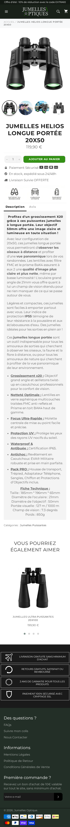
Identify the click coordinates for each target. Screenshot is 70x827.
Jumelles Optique (25, 810)
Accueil (9, 22)
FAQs (7, 725)
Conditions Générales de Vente (27, 767)
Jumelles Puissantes (33, 525)
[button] (24, 634)
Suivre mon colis (16, 731)
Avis (32, 206)
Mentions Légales (17, 754)
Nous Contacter (15, 737)
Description (15, 206)
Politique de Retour (18, 761)
